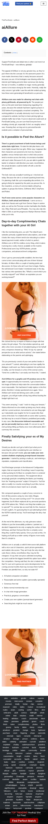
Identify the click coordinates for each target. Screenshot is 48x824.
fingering (24, 733)
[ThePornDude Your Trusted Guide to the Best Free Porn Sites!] (5, 4)
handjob (23, 774)
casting (21, 710)
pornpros (30, 776)
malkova (6, 802)
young (5, 765)
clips (32, 704)
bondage (6, 750)
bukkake (15, 747)
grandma (41, 745)
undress (34, 739)
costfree (22, 762)
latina (35, 756)
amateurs (6, 730)
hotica (22, 785)
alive (43, 710)
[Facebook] (5, 40)
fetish (5, 724)
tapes (19, 736)
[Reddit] (33, 40)
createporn (38, 808)
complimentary (23, 724)
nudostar (29, 794)
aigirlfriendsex (10, 788)
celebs (14, 750)
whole (42, 713)
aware (25, 779)
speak (13, 765)
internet (39, 716)
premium (8, 704)
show (14, 53)
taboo (24, 727)
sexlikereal (40, 791)
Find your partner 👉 (24, 4)
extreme (22, 771)
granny (8, 727)
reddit (31, 716)
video (15, 707)
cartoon (28, 753)
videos (31, 698)
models (27, 756)
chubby (16, 745)
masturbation (8, 756)
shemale (10, 736)
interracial (37, 736)
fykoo (23, 791)
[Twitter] (12, 40)
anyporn (10, 797)
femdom (6, 747)
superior (41, 698)
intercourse (18, 701)
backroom (17, 802)
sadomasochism (28, 745)
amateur (6, 739)
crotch (23, 718)
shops (32, 733)
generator (9, 800)
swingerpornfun (33, 782)
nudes (5, 710)
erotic (43, 759)
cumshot (25, 747)
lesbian (14, 774)
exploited (6, 745)
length (19, 756)
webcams (7, 713)
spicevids (41, 733)
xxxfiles (33, 779)
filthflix (11, 782)
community (33, 750)
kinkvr (7, 808)
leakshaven (38, 805)
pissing (9, 753)
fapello (27, 759)
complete (38, 701)
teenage (16, 739)
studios (32, 774)
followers (7, 791)
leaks (6, 762)
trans (33, 730)
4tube (28, 800)
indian (6, 721)
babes (23, 750)
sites (6, 698)
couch (42, 721)
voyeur (31, 771)
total (14, 716)
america (39, 768)
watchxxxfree (29, 802)
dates (4, 742)
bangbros (41, 774)
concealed (7, 759)
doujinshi (40, 762)
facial (34, 747)
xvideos (31, 762)
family (16, 727)
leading (5, 718)
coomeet (5, 779)
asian (13, 710)
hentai (25, 704)
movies (8, 701)
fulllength (33, 713)
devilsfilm (15, 779)
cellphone (41, 802)
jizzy (15, 791)
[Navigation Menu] (43, 4)
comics (24, 713)
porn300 (39, 785)
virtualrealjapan (11, 785)
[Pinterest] (19, 40)
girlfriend (25, 721)
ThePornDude (7, 20)
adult (16, 713)
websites (14, 698)
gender (23, 698)
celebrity (13, 742)
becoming (8, 794)
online (8, 716)
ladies (22, 707)
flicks (43, 724)
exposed (6, 707)
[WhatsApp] (40, 40)
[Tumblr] (26, 40)
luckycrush (17, 808)
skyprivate (39, 794)
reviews (29, 701)
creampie (22, 765)
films (36, 710)
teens (42, 739)
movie (30, 791)
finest (43, 756)
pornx (15, 805)
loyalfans (19, 800)
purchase (6, 733)
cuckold (33, 742)
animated (22, 742)
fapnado (29, 797)
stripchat (38, 753)
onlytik (30, 785)
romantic (27, 736)
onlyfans (23, 716)
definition (15, 718)
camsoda (29, 768)
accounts (17, 759)
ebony (32, 727)
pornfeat (28, 808)
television (18, 753)
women (40, 704)
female (42, 750)
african (6, 771)
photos (35, 724)
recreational (40, 707)
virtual (40, 727)
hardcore (9, 768)
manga (25, 730)
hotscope (18, 794)
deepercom (38, 800)
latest (41, 788)
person (25, 739)
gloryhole (40, 771)
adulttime (42, 742)
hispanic (42, 747)
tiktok (13, 762)
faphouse (41, 730)
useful (29, 710)
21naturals (20, 776)
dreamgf (33, 788)
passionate (33, 718)
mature (30, 707)
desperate (20, 782)
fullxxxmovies (26, 805)
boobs (42, 765)
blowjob (5, 774)
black (43, 718)
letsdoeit (40, 776)
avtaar (7, 805)
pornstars (15, 721)
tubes (12, 724)
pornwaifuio (8, 776)
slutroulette (22, 788)
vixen (15, 733)
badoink (43, 779)
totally (17, 704)
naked (35, 759)
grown (34, 721)
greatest (16, 730)
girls (14, 771)
